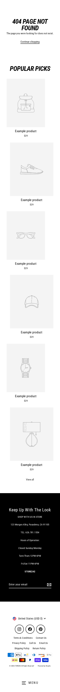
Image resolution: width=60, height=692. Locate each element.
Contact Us (41, 638)
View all (30, 479)
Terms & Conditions (23, 638)
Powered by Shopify (44, 666)
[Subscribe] (48, 584)
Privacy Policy (19, 643)
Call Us (32, 643)
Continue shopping (30, 41)
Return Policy (39, 648)
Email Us (43, 643)
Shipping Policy (22, 648)
